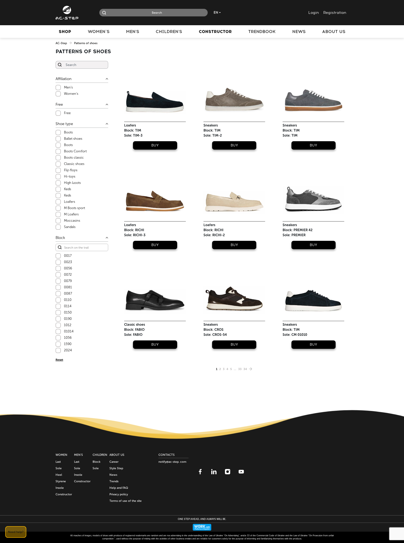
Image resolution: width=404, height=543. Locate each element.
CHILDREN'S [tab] (169, 31)
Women (61, 455)
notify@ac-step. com (172, 462)
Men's (78, 455)
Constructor (64, 494)
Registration (334, 12)
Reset (59, 360)
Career (113, 462)
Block (96, 462)
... (235, 369)
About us (116, 455)
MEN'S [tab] (132, 31)
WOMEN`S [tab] (98, 31)
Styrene (61, 481)
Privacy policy (118, 494)
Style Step (116, 468)
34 (245, 369)
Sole (59, 468)
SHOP (65, 31)
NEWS (299, 31)
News (113, 475)
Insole (60, 488)
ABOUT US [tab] (333, 31)
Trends (113, 481)
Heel (59, 475)
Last (58, 462)
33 (240, 369)
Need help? (16, 532)
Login (313, 12)
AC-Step (61, 43)
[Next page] (250, 369)
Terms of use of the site (125, 501)
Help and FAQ (118, 488)
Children (100, 455)
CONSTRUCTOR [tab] (215, 31)
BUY (155, 145)
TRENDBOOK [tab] (262, 31)
